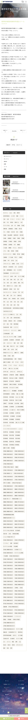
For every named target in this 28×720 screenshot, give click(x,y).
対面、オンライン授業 (20, 422)
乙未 (8, 301)
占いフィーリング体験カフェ (9, 314)
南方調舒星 (18, 419)
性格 (8, 648)
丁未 (4, 317)
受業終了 (5, 403)
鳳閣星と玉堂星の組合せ (19, 505)
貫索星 (15, 241)
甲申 (4, 285)
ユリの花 (13, 216)
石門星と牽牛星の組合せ (17, 482)
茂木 (4, 295)
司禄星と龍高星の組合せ (19, 578)
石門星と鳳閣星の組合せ (19, 470)
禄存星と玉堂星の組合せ (8, 565)
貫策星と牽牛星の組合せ (19, 457)
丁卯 (16, 266)
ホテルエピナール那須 (13, 387)
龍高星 (23, 254)
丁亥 (19, 292)
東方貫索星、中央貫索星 (14, 444)
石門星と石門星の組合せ (8, 470)
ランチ (22, 263)
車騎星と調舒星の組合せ (8, 587)
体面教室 (9, 238)
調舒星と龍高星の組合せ (8, 527)
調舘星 (10, 247)
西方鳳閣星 (18, 435)
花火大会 (14, 292)
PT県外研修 (11, 266)
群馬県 (10, 289)
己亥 (21, 301)
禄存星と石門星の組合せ (19, 540)
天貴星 (16, 228)
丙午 (21, 314)
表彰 (15, 359)
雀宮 (13, 355)
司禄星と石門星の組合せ (8, 568)
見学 (18, 343)
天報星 (18, 225)
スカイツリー (9, 343)
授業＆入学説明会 (12, 384)
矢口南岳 (21, 346)
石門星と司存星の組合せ (8, 476)
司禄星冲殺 (21, 378)
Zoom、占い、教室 (19, 397)
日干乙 (22, 362)
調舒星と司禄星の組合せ (19, 521)
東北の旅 (5, 533)
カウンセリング (19, 644)
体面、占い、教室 (19, 393)
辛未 (4, 279)
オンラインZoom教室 (19, 552)
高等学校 (5, 298)
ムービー (20, 428)
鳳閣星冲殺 (22, 374)
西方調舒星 (5, 438)
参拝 (18, 298)
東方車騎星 (5, 400)
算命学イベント (10, 285)
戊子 (22, 292)
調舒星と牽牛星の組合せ (19, 524)
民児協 (16, 285)
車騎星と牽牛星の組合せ (8, 594)
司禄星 (17, 250)
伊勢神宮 (14, 298)
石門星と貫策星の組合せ (8, 463)
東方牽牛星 (11, 400)
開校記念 (10, 320)
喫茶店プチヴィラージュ (8, 352)
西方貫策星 (5, 435)
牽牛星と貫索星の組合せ (19, 597)
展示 (8, 295)
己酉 (11, 317)
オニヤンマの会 (6, 225)
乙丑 (16, 260)
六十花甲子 (19, 270)
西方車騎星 (5, 441)
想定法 (13, 644)
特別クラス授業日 (20, 409)
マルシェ (14, 247)
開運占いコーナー (6, 390)
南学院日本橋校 (17, 317)
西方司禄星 (18, 438)
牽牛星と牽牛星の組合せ (8, 610)
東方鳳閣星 (14, 390)
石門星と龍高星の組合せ (8, 486)
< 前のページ (5, 131)
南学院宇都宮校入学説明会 (18, 308)
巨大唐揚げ (12, 638)
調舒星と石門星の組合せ (19, 508)
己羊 (4, 343)
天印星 (23, 225)
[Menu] (25, 1)
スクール (8, 641)
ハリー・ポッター (6, 425)
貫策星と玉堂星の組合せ (19, 460)
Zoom (10, 212)
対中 (21, 222)
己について (21, 365)
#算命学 (8, 145)
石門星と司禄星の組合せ (19, 479)
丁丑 (4, 282)
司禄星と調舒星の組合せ (8, 571)
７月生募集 (5, 556)
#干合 (13, 145)
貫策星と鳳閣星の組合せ (8, 451)
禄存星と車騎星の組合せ (19, 559)
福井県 (4, 349)
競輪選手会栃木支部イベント (9, 517)
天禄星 (21, 231)
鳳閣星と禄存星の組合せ (8, 495)
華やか (16, 257)
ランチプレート (6, 330)
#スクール (19, 145)
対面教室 (5, 257)
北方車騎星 (11, 413)
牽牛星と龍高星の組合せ (19, 610)
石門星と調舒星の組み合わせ (9, 625)
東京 (15, 343)
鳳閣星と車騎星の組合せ (8, 501)
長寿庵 (13, 263)
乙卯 (12, 333)
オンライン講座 (19, 638)
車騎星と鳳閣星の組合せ (19, 584)
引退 (4, 219)
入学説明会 (19, 320)
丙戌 (18, 289)
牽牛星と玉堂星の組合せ (8, 613)
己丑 (11, 295)
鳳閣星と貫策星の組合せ (8, 489)
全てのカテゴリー (8, 156)
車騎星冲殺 (5, 381)
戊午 (22, 339)
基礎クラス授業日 (6, 362)
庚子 (4, 305)
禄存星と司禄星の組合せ (8, 559)
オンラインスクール (7, 254)
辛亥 (15, 320)
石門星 (19, 241)
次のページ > (22, 131)
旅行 (8, 349)
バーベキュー (6, 543)
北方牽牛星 (18, 413)
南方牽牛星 (5, 432)
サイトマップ (21, 708)
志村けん (14, 635)
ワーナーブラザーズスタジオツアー (10, 428)
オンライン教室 (21, 276)
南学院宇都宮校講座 (7, 635)
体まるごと (20, 247)
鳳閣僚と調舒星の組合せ (19, 492)
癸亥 (16, 349)
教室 (13, 641)
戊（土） (15, 365)
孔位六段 (13, 231)
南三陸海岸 (18, 530)
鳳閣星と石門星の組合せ (19, 489)
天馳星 (23, 238)
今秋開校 (10, 241)
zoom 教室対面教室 (19, 406)
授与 (17, 231)
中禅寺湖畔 (18, 339)
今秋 (15, 244)
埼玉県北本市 (6, 638)
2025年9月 (20, 266)
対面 (14, 212)
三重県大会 (19, 295)
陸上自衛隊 (10, 235)
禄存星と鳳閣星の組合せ (8, 549)
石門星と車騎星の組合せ (19, 476)
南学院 (15, 282)
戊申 (8, 317)
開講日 (17, 467)
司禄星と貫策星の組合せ (19, 565)
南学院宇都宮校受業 (7, 308)
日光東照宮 (11, 339)
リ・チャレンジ (18, 616)
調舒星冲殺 (5, 378)
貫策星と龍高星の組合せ (8, 460)
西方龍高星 (18, 441)
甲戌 (15, 279)
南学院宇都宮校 (6, 216)
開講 (5, 169)
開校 (8, 250)
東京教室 (5, 241)
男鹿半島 (5, 228)
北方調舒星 (11, 406)
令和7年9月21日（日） (7, 311)
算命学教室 (16, 324)
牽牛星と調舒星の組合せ (19, 600)
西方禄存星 (11, 438)
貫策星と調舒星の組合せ (19, 451)
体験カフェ (17, 222)
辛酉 (4, 346)
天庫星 (18, 238)
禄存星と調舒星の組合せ (8, 552)
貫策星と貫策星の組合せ (19, 613)
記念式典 (21, 235)
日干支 (12, 260)
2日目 (10, 533)
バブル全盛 (11, 257)
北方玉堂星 (18, 416)
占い (4, 641)
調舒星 (22, 352)
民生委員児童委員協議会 (8, 359)
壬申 (8, 279)
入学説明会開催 (6, 333)
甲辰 (18, 305)
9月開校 (20, 257)
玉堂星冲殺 (5, 384)
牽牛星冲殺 (11, 381)
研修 (20, 285)
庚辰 (19, 282)
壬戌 (17, 346)
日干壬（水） (13, 371)
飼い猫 (20, 228)
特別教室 (13, 447)
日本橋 (21, 587)
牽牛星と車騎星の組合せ (13, 606)
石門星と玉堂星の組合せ (19, 486)
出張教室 (10, 244)
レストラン (16, 327)
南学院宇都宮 (6, 416)
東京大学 (5, 266)
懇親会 (4, 619)
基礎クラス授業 (6, 447)
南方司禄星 (11, 422)
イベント (21, 216)
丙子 (21, 279)
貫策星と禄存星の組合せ (8, 454)
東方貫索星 (20, 384)
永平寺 (12, 349)
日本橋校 (5, 320)
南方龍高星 (11, 432)
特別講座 (9, 619)
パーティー (12, 219)
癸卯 (15, 305)
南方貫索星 (5, 419)
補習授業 (5, 606)
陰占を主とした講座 (13, 378)
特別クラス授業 (19, 400)
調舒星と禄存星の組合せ (8, 521)
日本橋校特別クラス (12, 632)
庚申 (21, 343)
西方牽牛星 (11, 441)
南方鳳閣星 (11, 419)
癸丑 (8, 324)
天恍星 (8, 231)
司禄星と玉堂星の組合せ (8, 581)
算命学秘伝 (20, 632)
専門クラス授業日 (6, 482)
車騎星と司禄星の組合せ (8, 590)
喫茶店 (11, 222)
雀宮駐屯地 (16, 235)
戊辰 (4, 270)
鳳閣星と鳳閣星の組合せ (8, 492)
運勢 (16, 641)
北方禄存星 (5, 409)
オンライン (6, 159)
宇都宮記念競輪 (16, 533)
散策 (11, 327)
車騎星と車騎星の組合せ (19, 590)
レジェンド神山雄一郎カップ (9, 536)
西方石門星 (11, 435)
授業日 (19, 330)
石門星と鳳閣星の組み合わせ (9, 622)
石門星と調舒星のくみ (7, 473)
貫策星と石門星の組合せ (8, 616)
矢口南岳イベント (18, 549)
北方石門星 (17, 403)
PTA (14, 295)
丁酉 (15, 301)
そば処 (17, 263)
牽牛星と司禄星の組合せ (19, 603)
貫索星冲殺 (5, 374)
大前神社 (13, 393)
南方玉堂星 (18, 432)
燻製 (11, 543)
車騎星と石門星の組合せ (8, 584)
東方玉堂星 (11, 403)
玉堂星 (4, 260)
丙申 (11, 301)
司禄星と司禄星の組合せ (8, 575)
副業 (5, 164)
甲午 (4, 301)
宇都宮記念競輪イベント (17, 498)
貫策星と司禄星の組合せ (19, 454)
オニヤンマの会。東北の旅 (8, 530)
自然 (4, 222)
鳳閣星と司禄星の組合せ (19, 495)
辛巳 (22, 282)
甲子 (8, 260)
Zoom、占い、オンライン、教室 (9, 336)
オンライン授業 (19, 629)
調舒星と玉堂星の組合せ (19, 527)
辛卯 (9, 298)
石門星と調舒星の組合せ (8, 479)
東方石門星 (5, 387)
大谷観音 (19, 336)
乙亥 (18, 279)
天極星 (14, 238)
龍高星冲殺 (18, 381)
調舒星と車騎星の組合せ (8, 524)
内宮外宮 (22, 298)
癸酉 (11, 279)
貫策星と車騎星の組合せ (8, 457)
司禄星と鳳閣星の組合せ (19, 568)
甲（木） (17, 362)
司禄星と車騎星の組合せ (19, 575)
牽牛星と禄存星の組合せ (8, 603)
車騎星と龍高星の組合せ (19, 594)
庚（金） (5, 368)
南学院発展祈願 (6, 393)
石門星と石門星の (16, 619)
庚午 (15, 276)
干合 (8, 222)
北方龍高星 (12, 416)
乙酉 (15, 289)
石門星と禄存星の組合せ (18, 473)
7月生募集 (16, 546)
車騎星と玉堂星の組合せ (8, 597)
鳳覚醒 (17, 374)
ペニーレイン (13, 330)
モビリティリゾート (7, 292)
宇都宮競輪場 (6, 273)
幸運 (11, 648)
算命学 (5, 161)
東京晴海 (5, 244)
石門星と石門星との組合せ (8, 467)
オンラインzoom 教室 (7, 546)
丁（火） (10, 365)
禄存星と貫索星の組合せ (8, 540)
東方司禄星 (11, 397)
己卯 (11, 282)
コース (5, 166)
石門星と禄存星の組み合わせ (9, 629)
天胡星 (4, 238)
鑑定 (4, 648)
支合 (23, 219)
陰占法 (4, 644)
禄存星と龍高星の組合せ (19, 562)
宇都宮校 (20, 359)
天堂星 (4, 235)
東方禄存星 (5, 397)
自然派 (11, 276)
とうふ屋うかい (12, 409)
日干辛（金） (6, 371)
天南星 (4, 355)
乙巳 (17, 314)
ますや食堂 (20, 635)
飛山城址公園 (6, 327)
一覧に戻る (14, 131)
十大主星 (5, 247)
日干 (13, 362)
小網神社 (16, 587)
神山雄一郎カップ (6, 498)
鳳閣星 (18, 244)
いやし (4, 250)
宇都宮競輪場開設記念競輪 (8, 514)
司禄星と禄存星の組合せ (19, 571)
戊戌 (18, 301)
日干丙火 (5, 365)
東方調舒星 (20, 390)
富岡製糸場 (5, 289)
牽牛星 (18, 254)
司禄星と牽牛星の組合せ (8, 578)
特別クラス (12, 346)
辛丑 (8, 305)
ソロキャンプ (6, 276)
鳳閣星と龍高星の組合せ (8, 505)
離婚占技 (5, 632)
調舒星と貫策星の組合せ (8, 508)
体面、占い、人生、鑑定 (13, 368)
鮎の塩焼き (16, 543)
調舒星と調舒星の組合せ (19, 511)
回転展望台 (11, 228)
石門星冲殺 (11, 374)
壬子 (4, 324)
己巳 (15, 270)
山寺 (12, 225)
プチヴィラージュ (6, 263)
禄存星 (12, 250)
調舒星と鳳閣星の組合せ (8, 511)
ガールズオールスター (14, 273)
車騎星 (14, 254)
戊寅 (8, 282)
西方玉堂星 (5, 444)
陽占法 (9, 644)
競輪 (17, 216)
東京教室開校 (9, 270)
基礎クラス (17, 352)
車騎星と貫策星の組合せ (19, 581)
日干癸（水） (19, 371)
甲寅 (11, 324)
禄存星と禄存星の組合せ (14, 556)
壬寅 (11, 305)
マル (4, 231)
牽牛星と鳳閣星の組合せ (8, 600)
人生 (20, 641)
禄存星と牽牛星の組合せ (8, 562)
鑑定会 (22, 403)
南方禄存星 (5, 422)
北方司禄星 (5, 413)
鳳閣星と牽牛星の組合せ (19, 501)
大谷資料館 (5, 339)
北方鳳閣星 (5, 406)
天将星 (9, 355)
